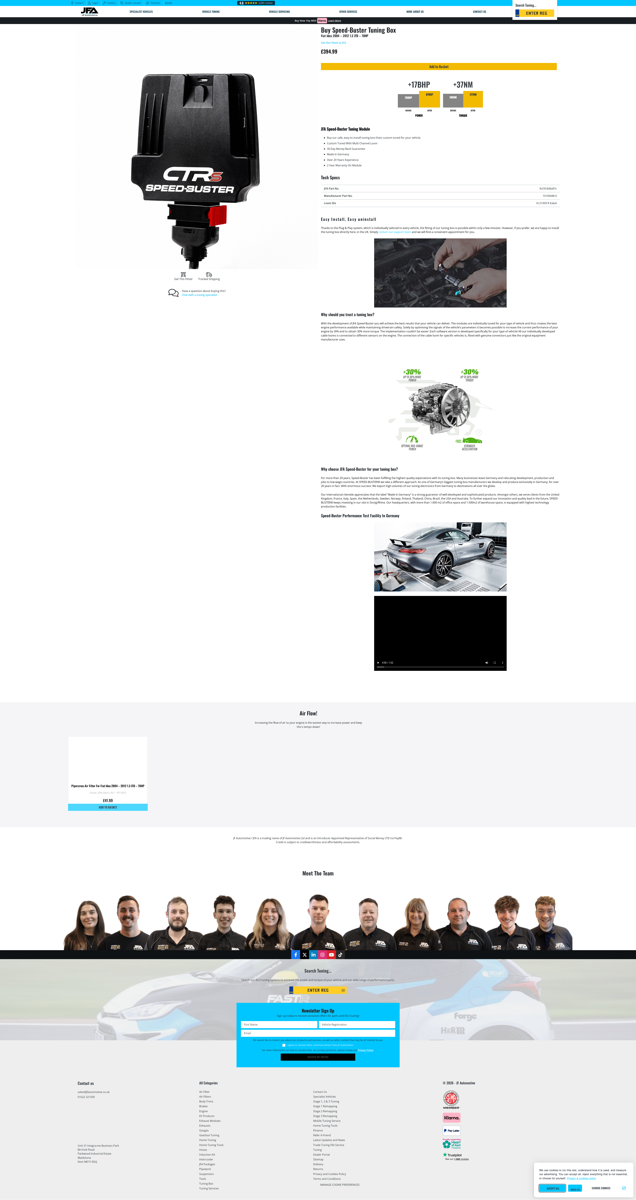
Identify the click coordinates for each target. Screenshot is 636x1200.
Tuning (317, 1150)
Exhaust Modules (210, 1121)
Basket (168, 2)
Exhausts (205, 1125)
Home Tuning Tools (211, 1145)
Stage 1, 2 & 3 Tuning (326, 1101)
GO (343, 990)
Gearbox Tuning (209, 1135)
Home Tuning (207, 1140)
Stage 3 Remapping (325, 1116)
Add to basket (108, 807)
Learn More (334, 20)
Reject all (575, 1189)
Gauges (204, 1130)
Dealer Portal (321, 1154)
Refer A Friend (322, 1135)
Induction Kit (207, 1154)
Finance (318, 1130)
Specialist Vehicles (324, 1096)
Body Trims (206, 1101)
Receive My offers (318, 1057)
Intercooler (206, 1159)
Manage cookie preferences (340, 1185)
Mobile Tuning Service (327, 1121)
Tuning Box (206, 1183)
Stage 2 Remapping (325, 1111)
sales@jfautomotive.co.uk (93, 1092)
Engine (203, 1111)
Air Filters (205, 1096)
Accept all (553, 1188)
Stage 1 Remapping (325, 1106)
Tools (202, 1179)
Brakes (203, 1106)
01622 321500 (86, 1097)
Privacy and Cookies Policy (329, 1174)
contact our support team (395, 232)
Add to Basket (439, 66)
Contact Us (320, 1092)
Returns (318, 1169)
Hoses (203, 1150)
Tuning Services (209, 1188)
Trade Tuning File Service (328, 1145)
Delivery (318, 1164)
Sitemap (318, 1159)
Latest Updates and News (329, 1140)
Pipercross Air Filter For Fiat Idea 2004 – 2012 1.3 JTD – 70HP (107, 786)
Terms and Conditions (327, 1179)
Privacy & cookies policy (581, 1178)
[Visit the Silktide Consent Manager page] (624, 1188)
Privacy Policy (365, 1050)
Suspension (206, 1174)
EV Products (206, 1116)
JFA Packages (207, 1164)
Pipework (205, 1169)
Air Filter (204, 1092)
